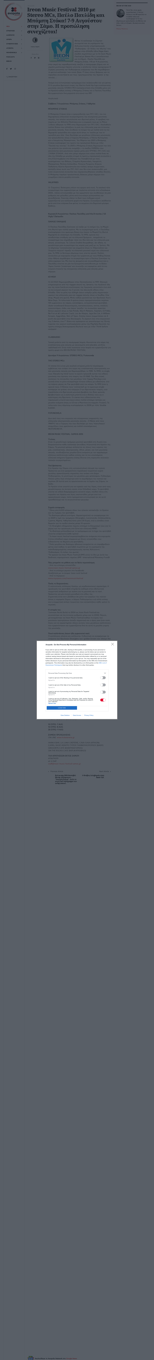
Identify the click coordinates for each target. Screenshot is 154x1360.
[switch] (103, 677)
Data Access (77, 715)
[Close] (113, 645)
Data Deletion (65, 715)
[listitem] (77, 673)
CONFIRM (62, 708)
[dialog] (77, 680)
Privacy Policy (88, 715)
